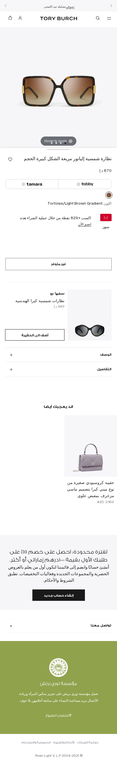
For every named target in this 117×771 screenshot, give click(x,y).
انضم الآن (84, 224)
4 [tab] (52, 143)
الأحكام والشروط (63, 742)
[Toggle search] (98, 19)
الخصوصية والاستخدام (36, 742)
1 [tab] (65, 143)
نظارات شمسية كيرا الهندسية (39, 300)
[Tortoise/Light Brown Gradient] (109, 196)
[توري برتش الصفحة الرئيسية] (58, 18)
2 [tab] (61, 143)
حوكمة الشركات (87, 742)
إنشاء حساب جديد (59, 595)
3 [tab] (56, 143)
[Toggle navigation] (109, 18)
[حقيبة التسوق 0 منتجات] (10, 19)
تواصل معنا (101, 625)
